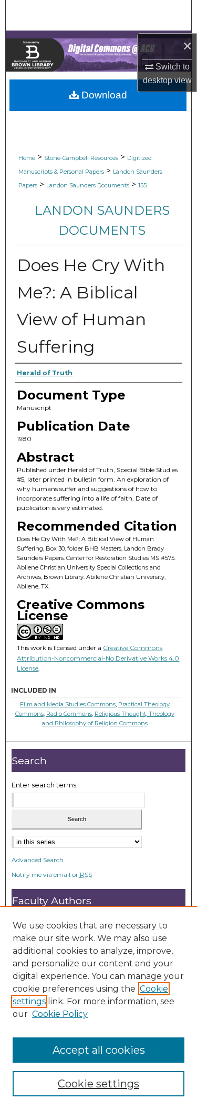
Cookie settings (98, 1083)
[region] (98, 1007)
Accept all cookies (99, 1050)
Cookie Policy (60, 1014)
